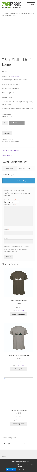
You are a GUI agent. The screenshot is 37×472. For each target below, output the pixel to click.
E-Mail (6, 238)
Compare (7, 133)
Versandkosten (15, 76)
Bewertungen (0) (7, 155)
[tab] (18, 150)
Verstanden (10, 469)
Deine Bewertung (10, 200)
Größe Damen (6, 114)
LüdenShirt (24, 13)
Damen (30, 13)
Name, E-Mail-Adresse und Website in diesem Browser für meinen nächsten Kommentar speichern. (16, 249)
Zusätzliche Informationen (10, 150)
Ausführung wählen (18, 314)
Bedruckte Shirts (15, 13)
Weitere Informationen (23, 469)
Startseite (6, 13)
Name (6, 229)
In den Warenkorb (16, 123)
